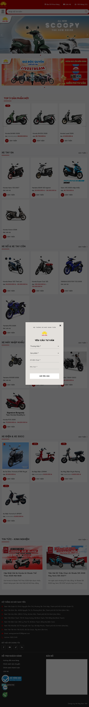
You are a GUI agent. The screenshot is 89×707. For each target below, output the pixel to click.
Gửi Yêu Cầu (44, 376)
